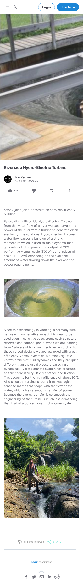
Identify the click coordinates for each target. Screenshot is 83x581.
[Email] (42, 576)
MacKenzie (23, 177)
